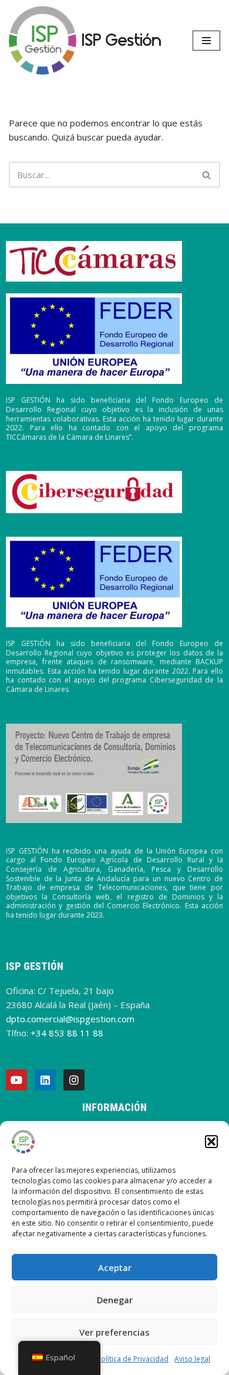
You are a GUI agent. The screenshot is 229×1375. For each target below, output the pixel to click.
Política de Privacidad (133, 1359)
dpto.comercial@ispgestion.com (70, 1019)
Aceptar (115, 1267)
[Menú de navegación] (206, 41)
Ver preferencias (114, 1332)
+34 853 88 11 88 (67, 1033)
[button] (211, 1141)
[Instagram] (74, 1079)
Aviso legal (192, 1359)
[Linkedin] (45, 1079)
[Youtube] (16, 1079)
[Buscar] (207, 175)
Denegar (115, 1300)
